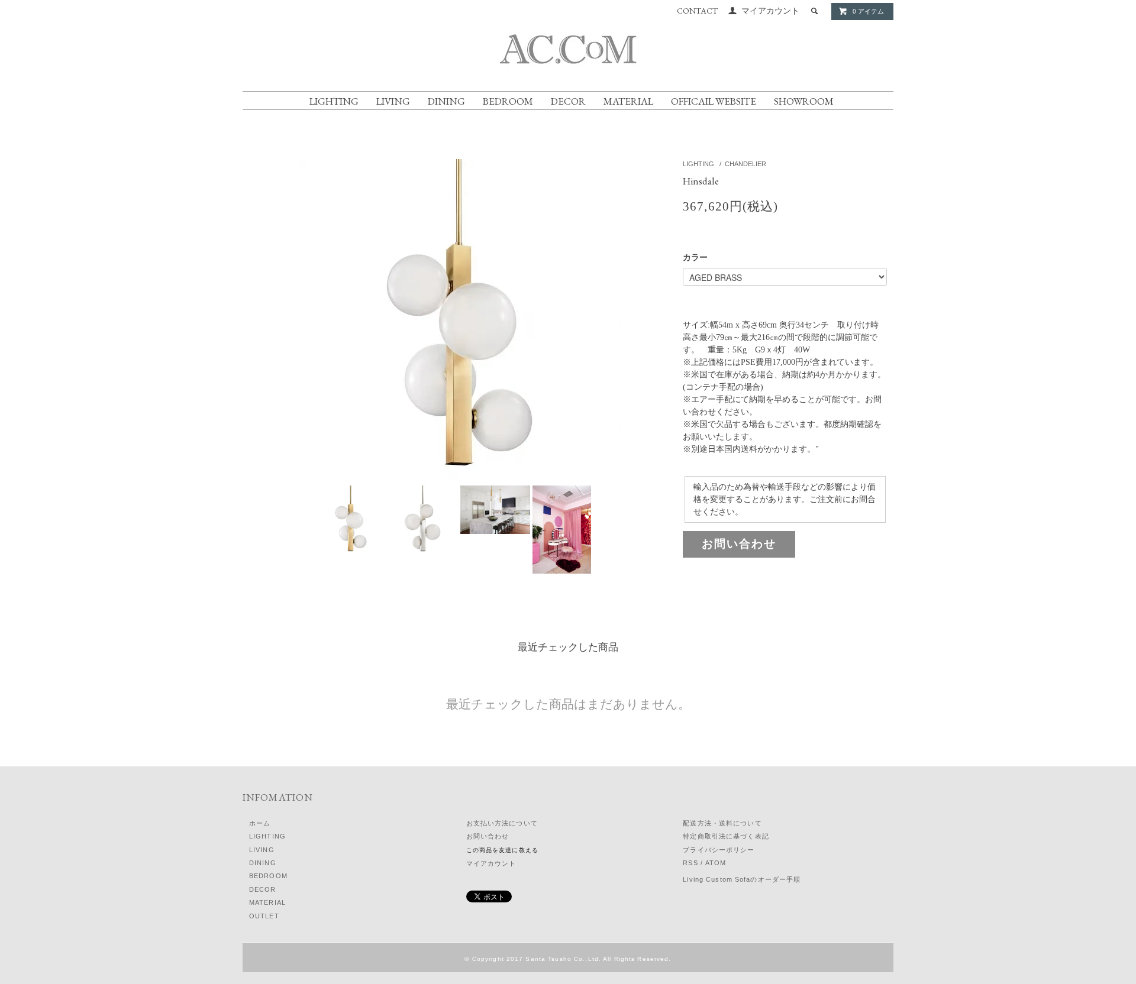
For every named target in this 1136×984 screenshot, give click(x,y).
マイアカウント (770, 10)
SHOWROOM (804, 101)
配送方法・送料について (722, 823)
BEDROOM (508, 101)
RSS (690, 862)
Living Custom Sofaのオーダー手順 (742, 879)
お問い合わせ (739, 544)
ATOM (715, 862)
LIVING (393, 101)
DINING (446, 101)
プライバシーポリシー (718, 849)
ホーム (259, 823)
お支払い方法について (502, 823)
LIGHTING (334, 101)
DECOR (568, 101)
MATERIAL (628, 101)
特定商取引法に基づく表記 (726, 836)
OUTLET (264, 916)
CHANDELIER (745, 163)
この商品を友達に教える (502, 850)
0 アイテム (868, 11)
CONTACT (697, 10)
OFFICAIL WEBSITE (713, 101)
